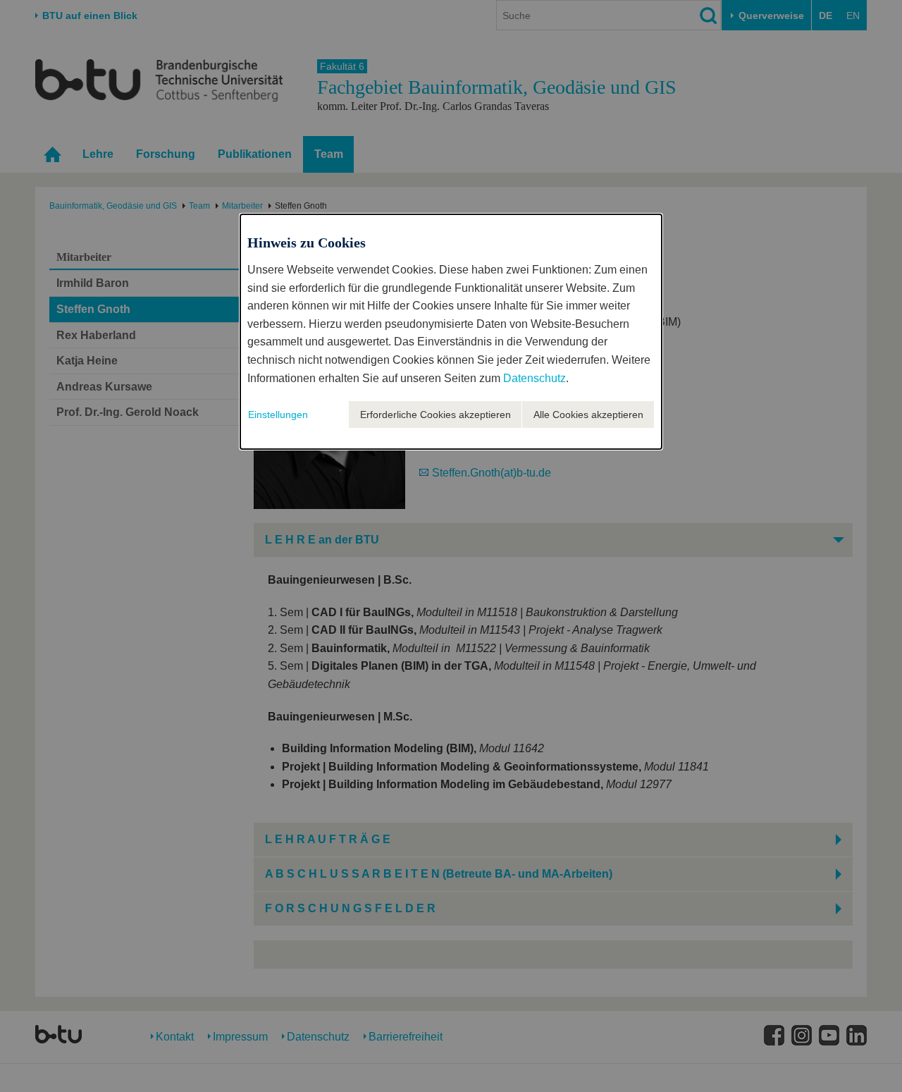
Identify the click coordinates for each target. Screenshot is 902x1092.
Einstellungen (278, 414)
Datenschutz (534, 378)
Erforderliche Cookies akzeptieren (435, 414)
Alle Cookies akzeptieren (588, 414)
